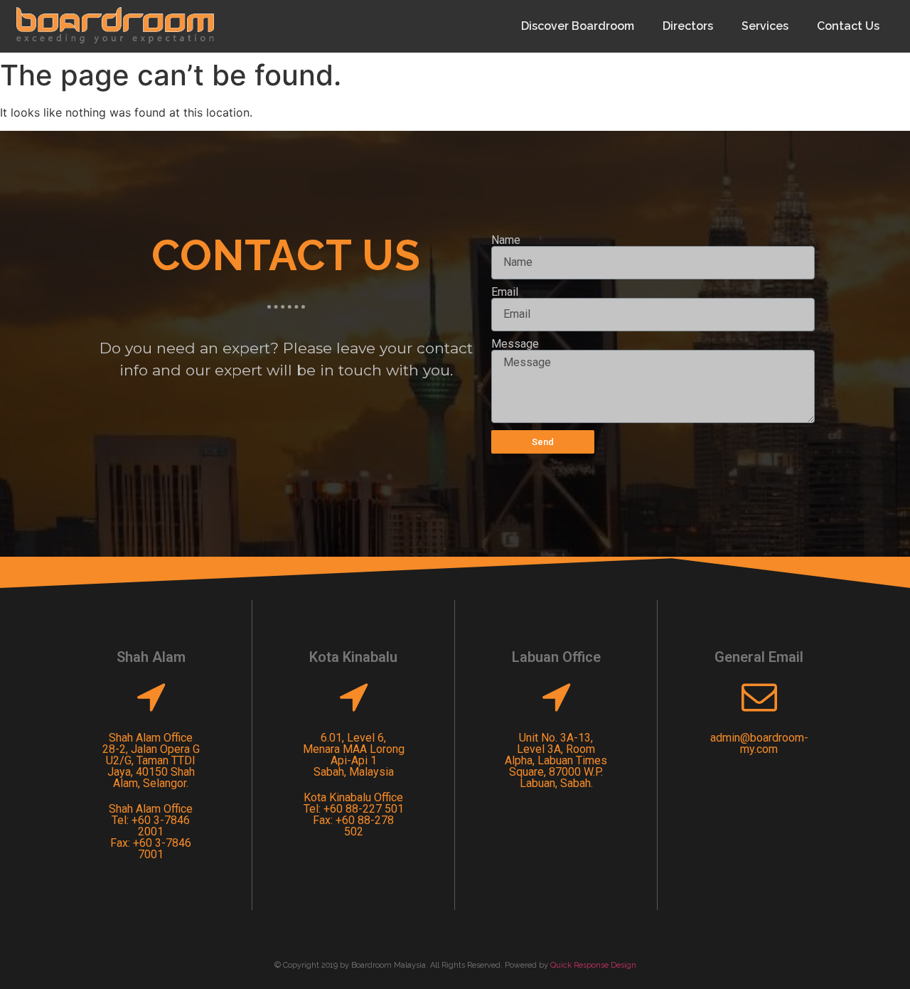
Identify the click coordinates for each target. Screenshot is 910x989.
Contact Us (848, 26)
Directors (688, 26)
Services (765, 26)
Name (505, 240)
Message (515, 344)
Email (504, 292)
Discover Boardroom (577, 26)
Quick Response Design (593, 965)
